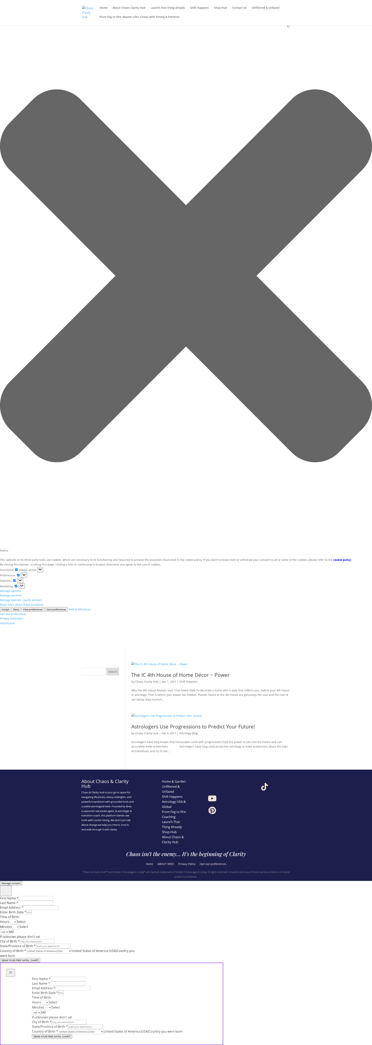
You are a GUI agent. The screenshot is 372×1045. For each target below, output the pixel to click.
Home (104, 8)
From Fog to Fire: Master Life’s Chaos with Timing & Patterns (140, 17)
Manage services (11, 595)
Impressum (7, 623)
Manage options (10, 591)
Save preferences (56, 609)
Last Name (9, 903)
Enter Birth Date (13, 912)
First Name (9, 898)
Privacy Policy (186, 864)
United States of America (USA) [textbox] (94, 951)
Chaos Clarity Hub (146, 681)
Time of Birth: (10, 917)
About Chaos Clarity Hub (129, 8)
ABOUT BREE (166, 864)
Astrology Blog (188, 733)
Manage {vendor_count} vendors (21, 600)
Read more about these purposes (21, 604)
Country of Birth (13, 951)
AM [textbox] (11, 932)
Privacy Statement (11, 618)
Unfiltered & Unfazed (265, 8)
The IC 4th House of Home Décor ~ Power (180, 674)
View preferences (33, 609)
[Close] (6, 891)
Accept (5, 609)
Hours (4, 922)
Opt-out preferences (13, 614)
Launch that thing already (168, 8)
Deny (16, 609)
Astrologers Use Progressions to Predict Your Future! (193, 726)
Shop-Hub (169, 832)
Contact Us (239, 8)
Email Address (11, 907)
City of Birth (10, 941)
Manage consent (11, 883)
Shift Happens (199, 8)
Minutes (6, 927)
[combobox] (21, 922)
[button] (186, 276)
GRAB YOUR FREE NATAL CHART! (20, 960)
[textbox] (21, 922)
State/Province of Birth (18, 946)
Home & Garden (174, 781)
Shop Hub (220, 8)
